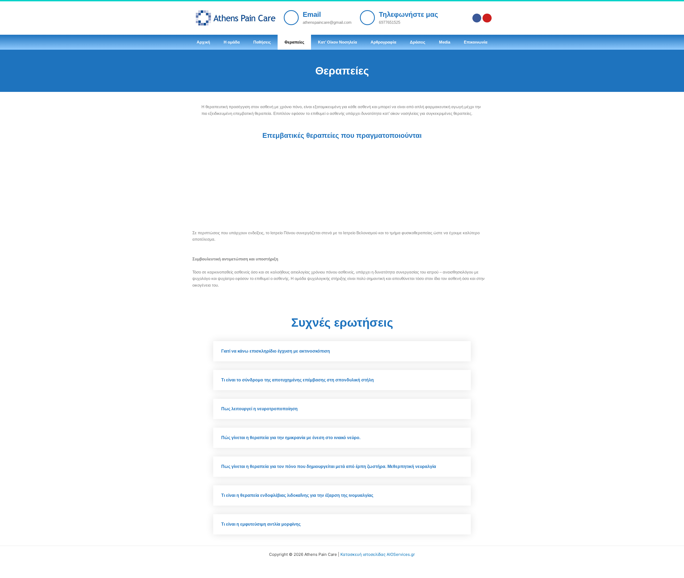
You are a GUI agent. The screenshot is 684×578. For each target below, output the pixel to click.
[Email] (291, 17)
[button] (342, 351)
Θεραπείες (294, 42)
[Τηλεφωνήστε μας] (367, 17)
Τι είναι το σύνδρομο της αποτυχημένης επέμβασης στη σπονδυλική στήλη (297, 380)
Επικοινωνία (475, 42)
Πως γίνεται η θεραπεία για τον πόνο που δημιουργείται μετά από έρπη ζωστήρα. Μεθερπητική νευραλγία (328, 466)
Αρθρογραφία (383, 42)
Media (444, 42)
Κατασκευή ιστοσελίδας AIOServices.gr (377, 554)
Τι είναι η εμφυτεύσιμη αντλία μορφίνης (261, 524)
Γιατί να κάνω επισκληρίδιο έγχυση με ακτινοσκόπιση (275, 351)
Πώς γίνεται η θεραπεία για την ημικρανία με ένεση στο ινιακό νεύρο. (290, 437)
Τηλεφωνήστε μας (408, 14)
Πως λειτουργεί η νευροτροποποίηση (259, 409)
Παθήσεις (262, 42)
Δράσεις (417, 42)
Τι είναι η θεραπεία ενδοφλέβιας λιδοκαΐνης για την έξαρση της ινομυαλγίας (297, 495)
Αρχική (203, 42)
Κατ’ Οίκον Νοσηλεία (337, 42)
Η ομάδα (232, 42)
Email (312, 14)
